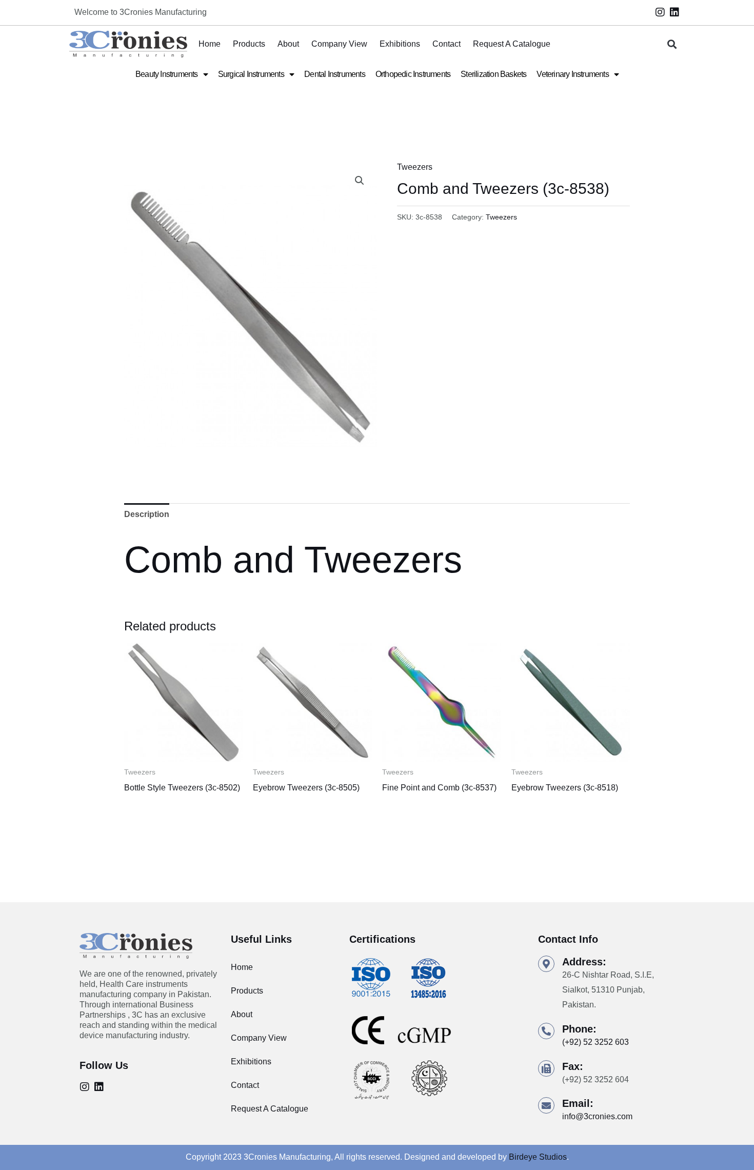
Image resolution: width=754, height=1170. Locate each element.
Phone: (579, 1029)
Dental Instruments (334, 74)
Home (210, 43)
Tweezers (414, 167)
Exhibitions (400, 43)
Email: (577, 1103)
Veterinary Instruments (572, 74)
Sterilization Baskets (493, 74)
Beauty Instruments (166, 74)
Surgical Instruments (251, 74)
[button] (672, 44)
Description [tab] (146, 514)
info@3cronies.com (597, 1116)
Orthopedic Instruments (412, 74)
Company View (339, 43)
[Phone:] (546, 1031)
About (288, 43)
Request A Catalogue (511, 43)
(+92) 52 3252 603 (595, 1042)
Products (249, 43)
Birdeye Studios (538, 1157)
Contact (446, 43)
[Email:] (546, 1105)
